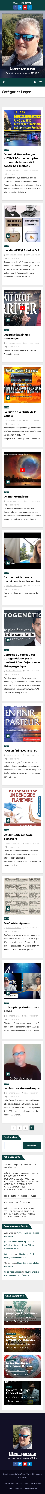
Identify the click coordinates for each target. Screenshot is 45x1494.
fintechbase (9, 1254)
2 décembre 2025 (16, 1344)
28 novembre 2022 (14, 501)
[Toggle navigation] (40, 82)
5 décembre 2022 (13, 420)
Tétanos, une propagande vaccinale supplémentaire (21, 1313)
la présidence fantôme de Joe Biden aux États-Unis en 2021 (20, 1245)
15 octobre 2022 (13, 928)
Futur (10, 1488)
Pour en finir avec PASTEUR (21, 750)
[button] (35, 82)
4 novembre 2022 (13, 671)
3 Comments (14, 347)
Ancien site (18, 1488)
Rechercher (10, 1137)
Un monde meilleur (16, 496)
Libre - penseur (22, 68)
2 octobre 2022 (13, 1093)
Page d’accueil (9, 1483)
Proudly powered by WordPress (14, 1474)
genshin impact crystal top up (16, 1242)
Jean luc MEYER (31, 170)
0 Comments (14, 174)
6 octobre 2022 (13, 1016)
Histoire (18, 1483)
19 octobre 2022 (13, 843)
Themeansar (22, 1477)
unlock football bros (12, 1272)
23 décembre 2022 (14, 255)
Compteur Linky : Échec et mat (17, 1202)
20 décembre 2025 (16, 1317)
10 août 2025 (14, 1397)
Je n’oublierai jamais (16, 923)
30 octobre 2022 (13, 755)
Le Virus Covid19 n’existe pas (22, 1088)
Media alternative (31, 1488)
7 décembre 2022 (13, 343)
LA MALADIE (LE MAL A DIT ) (22, 250)
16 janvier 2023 (13, 170)
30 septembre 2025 (16, 1371)
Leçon (6, 149)
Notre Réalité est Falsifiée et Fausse (20, 1196)
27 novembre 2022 (14, 586)
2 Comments (22, 1374)
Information (11, 1333)
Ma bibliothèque (35, 1483)
